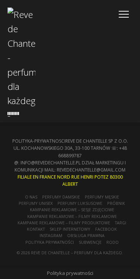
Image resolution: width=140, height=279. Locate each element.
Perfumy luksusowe (79, 203)
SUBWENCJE (90, 242)
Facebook (106, 229)
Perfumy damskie (61, 197)
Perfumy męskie (102, 197)
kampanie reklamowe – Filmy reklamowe (72, 216)
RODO (112, 242)
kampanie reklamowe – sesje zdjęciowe (72, 209)
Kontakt (36, 229)
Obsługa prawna (86, 235)
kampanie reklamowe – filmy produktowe (64, 222)
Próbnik (116, 203)
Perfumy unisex (36, 203)
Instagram (51, 235)
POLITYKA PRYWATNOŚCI (49, 242)
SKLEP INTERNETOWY (70, 229)
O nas (31, 197)
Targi (120, 222)
